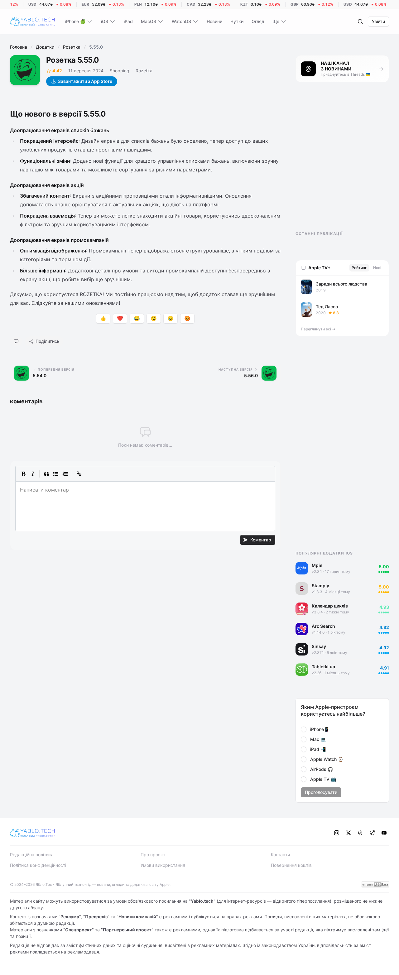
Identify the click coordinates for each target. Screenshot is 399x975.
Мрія (317, 565)
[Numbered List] (65, 473)
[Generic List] (55, 473)
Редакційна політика (32, 854)
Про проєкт (153, 854)
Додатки (45, 47)
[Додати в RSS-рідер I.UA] (375, 884)
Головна (18, 47)
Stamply (320, 585)
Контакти (280, 854)
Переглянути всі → (318, 329)
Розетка (71, 47)
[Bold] (23, 473)
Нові (377, 267)
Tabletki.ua (323, 666)
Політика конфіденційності (38, 865)
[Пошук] (360, 21)
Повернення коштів (291, 865)
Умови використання (163, 865)
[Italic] (32, 473)
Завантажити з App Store (85, 81)
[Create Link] (79, 473)
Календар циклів (330, 605)
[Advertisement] (342, 162)
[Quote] (46, 473)
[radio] (303, 729)
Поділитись (48, 341)
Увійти (378, 21)
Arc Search (323, 626)
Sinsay (319, 646)
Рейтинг (359, 267)
